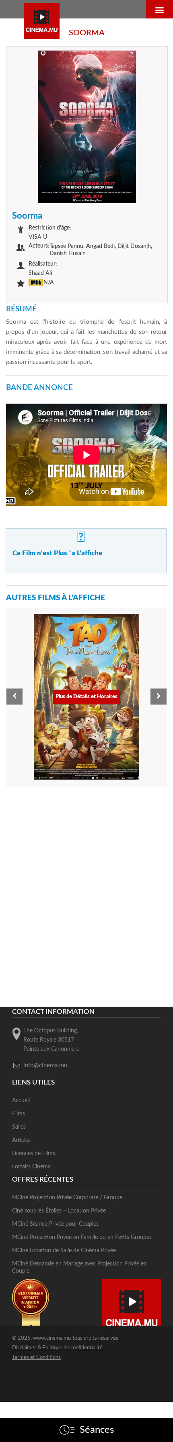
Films (18, 1114)
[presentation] (14, 697)
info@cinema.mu (45, 1065)
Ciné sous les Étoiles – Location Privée (59, 1211)
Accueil (21, 1100)
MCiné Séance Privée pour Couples (55, 1224)
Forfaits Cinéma (31, 1167)
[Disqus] (86, 895)
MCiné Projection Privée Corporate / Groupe (67, 1197)
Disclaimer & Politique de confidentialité (57, 1348)
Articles (21, 1140)
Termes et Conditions (36, 1357)
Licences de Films (33, 1153)
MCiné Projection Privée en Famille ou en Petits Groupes (82, 1237)
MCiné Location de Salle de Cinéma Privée (64, 1250)
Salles (19, 1127)
